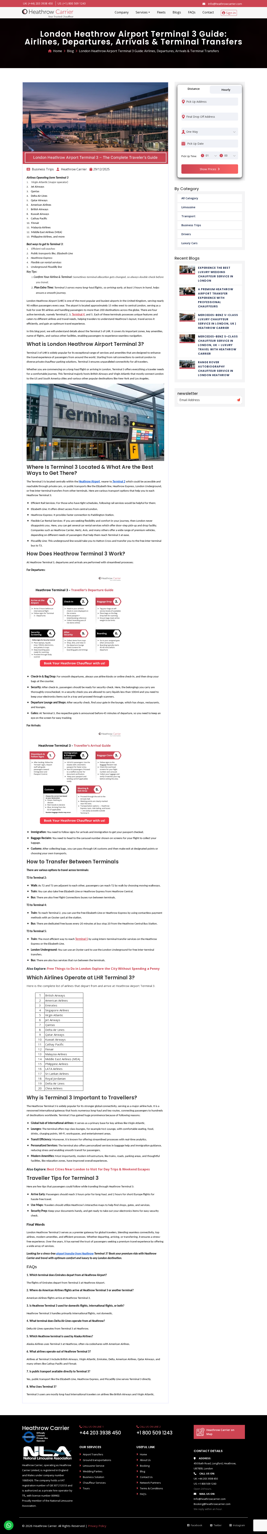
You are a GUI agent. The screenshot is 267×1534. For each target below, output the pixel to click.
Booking (145, 1465)
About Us (145, 1460)
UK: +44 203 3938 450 (206, 1478)
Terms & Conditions (151, 1488)
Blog (70, 51)
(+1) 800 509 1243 (74, 3)
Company (122, 12)
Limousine (188, 207)
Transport (188, 216)
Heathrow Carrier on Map (220, 1432)
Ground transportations (97, 1460)
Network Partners (150, 1482)
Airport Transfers (93, 1454)
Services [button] (142, 12)
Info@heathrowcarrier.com (225, 4)
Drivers (186, 234)
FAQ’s (143, 1494)
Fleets (161, 12)
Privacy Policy (97, 1526)
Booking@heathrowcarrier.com (212, 1504)
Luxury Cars (189, 243)
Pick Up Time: (189, 156)
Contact (208, 12)
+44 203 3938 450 (100, 1433)
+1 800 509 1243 (154, 1433)
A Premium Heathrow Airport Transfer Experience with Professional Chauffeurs (215, 297)
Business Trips (191, 225)
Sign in (230, 13)
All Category (189, 198)
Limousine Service (93, 1465)
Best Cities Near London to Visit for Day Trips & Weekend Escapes (98, 1169)
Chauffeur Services (94, 1482)
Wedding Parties (92, 1471)
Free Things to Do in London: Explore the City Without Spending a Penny (103, 968)
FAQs (191, 12)
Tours (86, 1488)
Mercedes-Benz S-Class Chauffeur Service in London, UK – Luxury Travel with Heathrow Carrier (218, 345)
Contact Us (146, 1477)
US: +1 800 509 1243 (205, 1483)
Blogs (177, 12)
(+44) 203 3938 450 (40, 3)
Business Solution (93, 1477)
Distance (194, 89)
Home (57, 51)
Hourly (225, 90)
